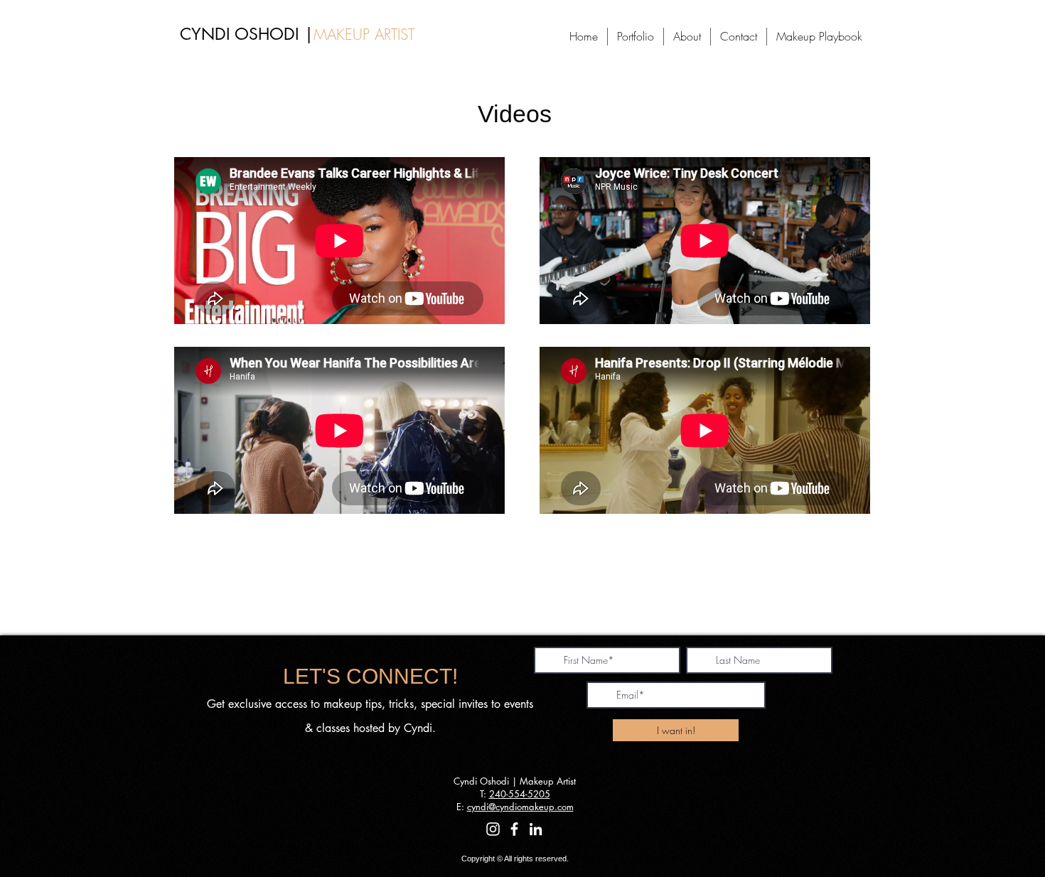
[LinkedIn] (536, 829)
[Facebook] (514, 829)
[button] (635, 36)
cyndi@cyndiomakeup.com (520, 806)
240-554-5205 (519, 793)
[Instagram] (493, 829)
